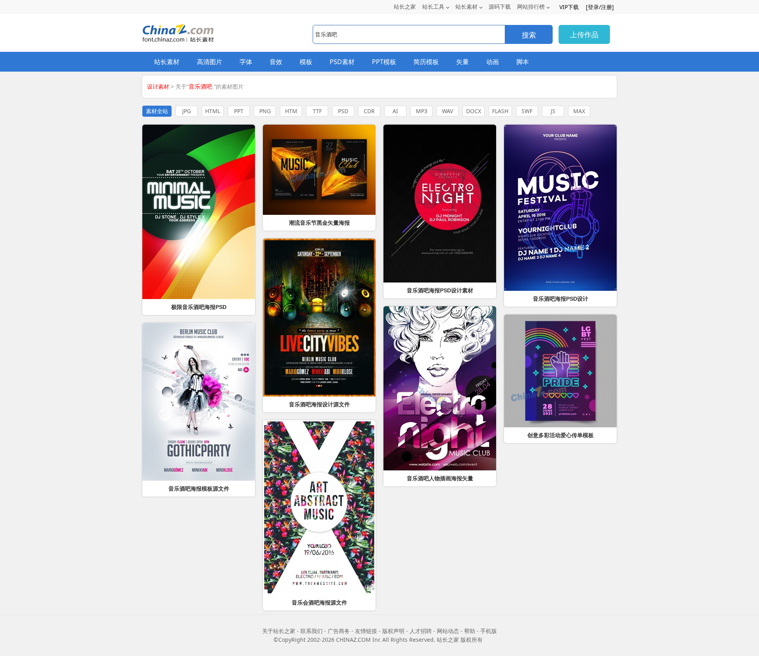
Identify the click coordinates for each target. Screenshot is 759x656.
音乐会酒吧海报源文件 (319, 602)
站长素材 (466, 6)
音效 (276, 61)
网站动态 (448, 631)
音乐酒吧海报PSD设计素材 (440, 290)
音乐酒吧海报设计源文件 (319, 404)
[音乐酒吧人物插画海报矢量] (439, 388)
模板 (306, 61)
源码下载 (500, 6)
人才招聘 (421, 631)
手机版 (488, 631)
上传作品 (584, 34)
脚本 (522, 61)
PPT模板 (384, 61)
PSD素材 (342, 61)
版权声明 (393, 631)
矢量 (462, 61)
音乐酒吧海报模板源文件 (198, 488)
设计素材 (158, 86)
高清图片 (209, 61)
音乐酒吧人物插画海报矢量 (440, 478)
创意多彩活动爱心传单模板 (560, 435)
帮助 (469, 631)
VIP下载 (569, 7)
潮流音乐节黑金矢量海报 (319, 223)
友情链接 (366, 631)
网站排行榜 (531, 6)
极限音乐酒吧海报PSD (199, 307)
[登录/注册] (600, 7)
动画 (492, 61)
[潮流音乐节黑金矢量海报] (319, 170)
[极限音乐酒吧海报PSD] (198, 212)
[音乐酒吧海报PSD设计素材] (439, 203)
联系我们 (311, 631)
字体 (246, 61)
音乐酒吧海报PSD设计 (560, 299)
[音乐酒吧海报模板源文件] (198, 402)
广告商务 (339, 631)
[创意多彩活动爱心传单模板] (560, 371)
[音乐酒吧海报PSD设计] (560, 208)
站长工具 (433, 6)
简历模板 (426, 61)
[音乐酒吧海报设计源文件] (319, 317)
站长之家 (405, 6)
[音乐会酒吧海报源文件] (319, 507)
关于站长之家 (278, 631)
